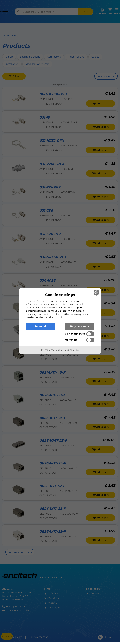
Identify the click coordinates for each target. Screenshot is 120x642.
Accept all (40, 326)
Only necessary (79, 326)
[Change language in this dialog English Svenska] (96, 293)
